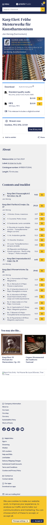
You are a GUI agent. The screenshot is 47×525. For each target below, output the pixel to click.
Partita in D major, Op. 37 (15, 205)
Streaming (5, 445)
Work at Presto (7, 423)
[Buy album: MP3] (39, 104)
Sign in (4, 441)
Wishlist (5, 448)
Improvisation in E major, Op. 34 (19, 259)
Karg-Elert (11, 193)
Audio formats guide (25, 87)
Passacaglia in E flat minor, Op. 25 (18, 194)
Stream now (15, 121)
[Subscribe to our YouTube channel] (23, 429)
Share (42, 137)
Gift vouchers (7, 451)
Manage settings (19, 521)
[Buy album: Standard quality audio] (39, 98)
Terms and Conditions (9, 467)
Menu (7, 4)
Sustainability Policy (9, 420)
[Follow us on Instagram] (18, 429)
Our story (5, 416)
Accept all (38, 521)
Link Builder (6, 458)
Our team (5, 410)
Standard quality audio (19, 92)
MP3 (11, 103)
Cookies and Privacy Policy (11, 471)
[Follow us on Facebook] (4, 429)
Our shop (5, 413)
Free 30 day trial (35, 129)
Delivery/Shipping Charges (11, 461)
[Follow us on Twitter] (9, 429)
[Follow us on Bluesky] (13, 429)
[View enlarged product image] (23, 58)
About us (5, 407)
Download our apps (9, 486)
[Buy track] (42, 214)
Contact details (7, 479)
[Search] (43, 9)
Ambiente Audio (14, 163)
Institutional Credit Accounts (12, 464)
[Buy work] (42, 194)
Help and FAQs (7, 454)
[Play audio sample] (3, 194)
